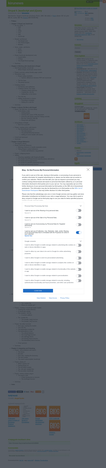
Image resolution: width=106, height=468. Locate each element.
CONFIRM (38, 291)
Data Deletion (41, 298)
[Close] (89, 170)
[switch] (78, 210)
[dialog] (53, 234)
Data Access (53, 298)
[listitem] (53, 206)
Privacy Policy (64, 298)
